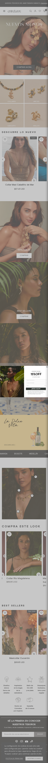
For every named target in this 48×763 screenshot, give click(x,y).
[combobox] (35, 385)
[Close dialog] (47, 367)
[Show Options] (45, 385)
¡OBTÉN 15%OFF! (35, 389)
